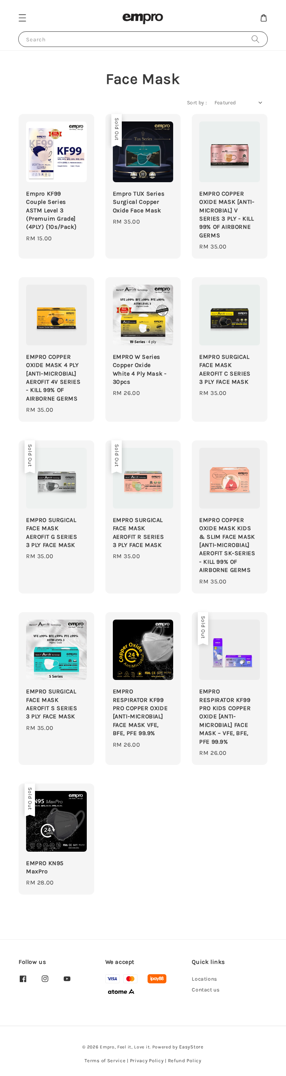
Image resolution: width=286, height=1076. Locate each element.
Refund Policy (184, 1060)
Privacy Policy (147, 1060)
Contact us (205, 990)
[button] (22, 18)
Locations (204, 979)
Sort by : (197, 102)
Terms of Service (105, 1060)
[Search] (255, 39)
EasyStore (191, 1047)
